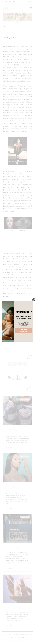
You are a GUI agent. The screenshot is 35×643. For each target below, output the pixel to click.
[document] (17, 321)
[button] (34, 300)
